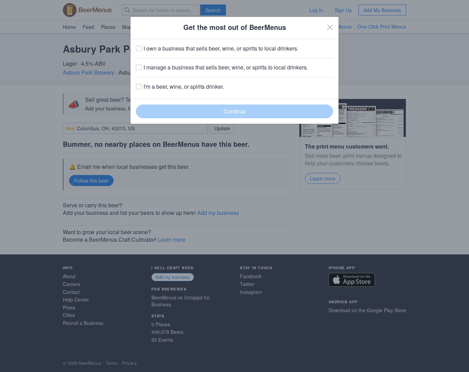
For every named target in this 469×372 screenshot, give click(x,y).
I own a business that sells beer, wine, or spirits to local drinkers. (221, 48)
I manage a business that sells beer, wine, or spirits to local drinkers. (226, 67)
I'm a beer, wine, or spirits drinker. (184, 86)
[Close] (330, 27)
